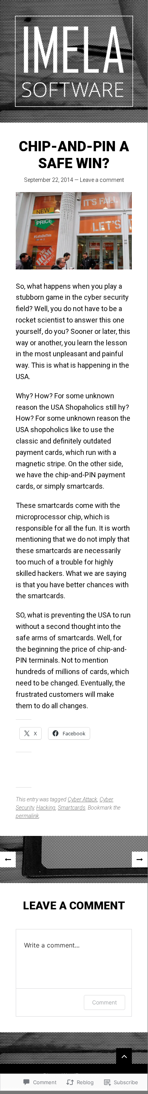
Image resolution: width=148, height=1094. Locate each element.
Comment (104, 1002)
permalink (27, 816)
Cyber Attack (82, 799)
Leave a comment (102, 180)
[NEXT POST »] (140, 859)
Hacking (46, 807)
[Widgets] (124, 1056)
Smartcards (71, 807)
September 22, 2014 (48, 180)
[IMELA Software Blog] (74, 61)
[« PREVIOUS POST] (8, 859)
